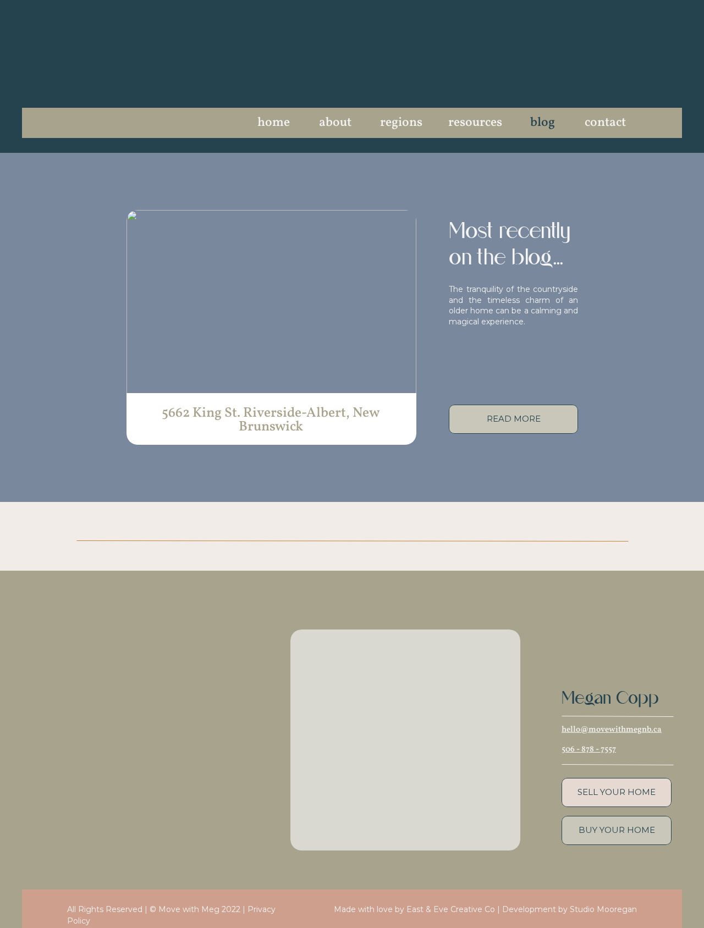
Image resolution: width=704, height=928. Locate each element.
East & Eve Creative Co (450, 909)
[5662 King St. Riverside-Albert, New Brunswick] (271, 303)
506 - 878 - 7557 (589, 749)
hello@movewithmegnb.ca (612, 730)
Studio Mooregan (603, 909)
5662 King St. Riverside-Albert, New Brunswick (271, 420)
